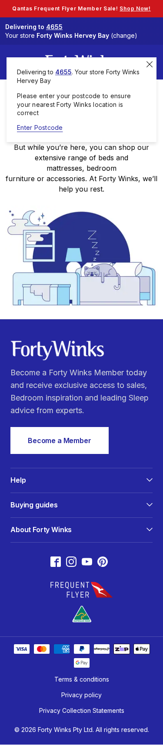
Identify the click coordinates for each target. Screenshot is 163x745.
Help (18, 480)
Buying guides (34, 504)
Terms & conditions (81, 679)
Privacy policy (81, 695)
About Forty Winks (41, 529)
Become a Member (59, 440)
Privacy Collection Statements (81, 710)
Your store (71, 35)
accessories (66, 178)
